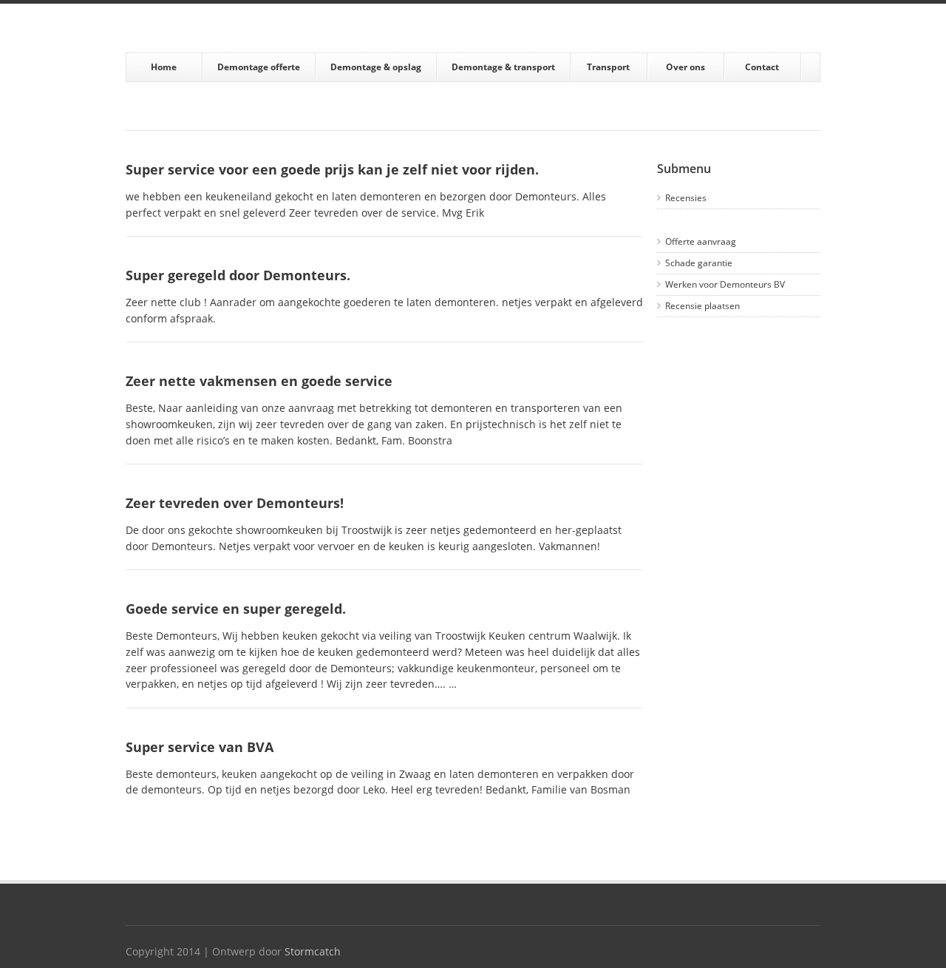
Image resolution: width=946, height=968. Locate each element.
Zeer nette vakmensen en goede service (259, 381)
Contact (762, 67)
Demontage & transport (503, 67)
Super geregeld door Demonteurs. (238, 275)
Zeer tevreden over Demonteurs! (235, 503)
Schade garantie (698, 263)
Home (164, 67)
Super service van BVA (199, 747)
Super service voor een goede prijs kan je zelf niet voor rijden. (332, 169)
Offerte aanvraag (700, 241)
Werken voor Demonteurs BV (725, 284)
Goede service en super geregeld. (236, 608)
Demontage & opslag (375, 67)
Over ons (685, 67)
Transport (608, 67)
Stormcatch (313, 951)
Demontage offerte (258, 67)
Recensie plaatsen (702, 305)
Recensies (686, 198)
